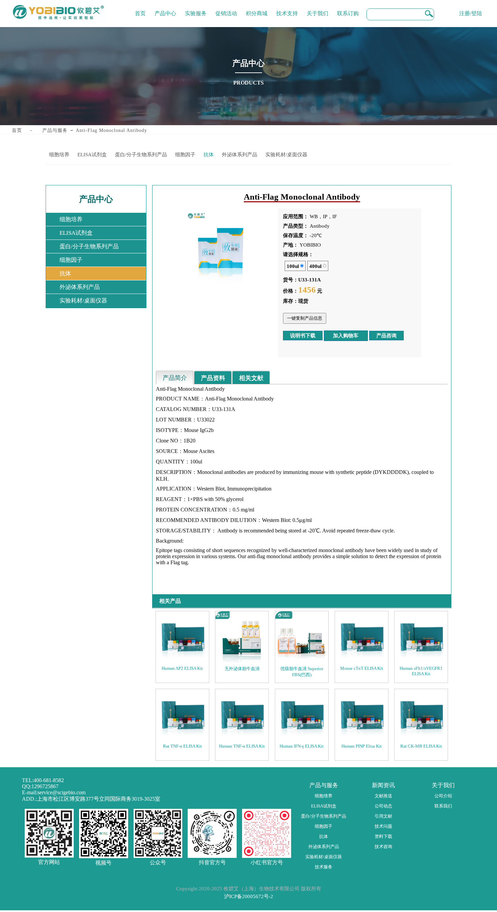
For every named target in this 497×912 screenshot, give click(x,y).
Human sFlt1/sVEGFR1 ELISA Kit (421, 671)
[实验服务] (196, 8)
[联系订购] (348, 8)
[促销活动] (226, 8)
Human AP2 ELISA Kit (182, 668)
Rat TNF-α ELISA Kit (182, 746)
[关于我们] (317, 8)
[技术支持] (287, 8)
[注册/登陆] (470, 8)
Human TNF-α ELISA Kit (242, 746)
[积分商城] (256, 8)
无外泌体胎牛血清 (242, 668)
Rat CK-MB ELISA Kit (421, 746)
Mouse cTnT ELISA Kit (361, 668)
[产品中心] (165, 8)
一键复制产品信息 (304, 318)
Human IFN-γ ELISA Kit (302, 746)
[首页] (140, 8)
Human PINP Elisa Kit (361, 746)
